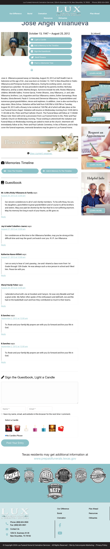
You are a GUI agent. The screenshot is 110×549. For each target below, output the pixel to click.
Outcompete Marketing (84, 545)
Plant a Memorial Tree (43, 63)
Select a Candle (11, 420)
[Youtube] (60, 533)
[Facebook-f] (60, 525)
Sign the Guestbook (42, 51)
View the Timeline (14, 171)
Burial (29, 13)
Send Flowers (40, 57)
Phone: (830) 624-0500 (100, 2)
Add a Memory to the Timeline (46, 45)
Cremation (42, 13)
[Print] (32, 70)
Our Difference (16, 13)
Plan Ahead (94, 13)
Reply (3, 217)
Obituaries (62, 18)
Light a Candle (40, 40)
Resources (48, 18)
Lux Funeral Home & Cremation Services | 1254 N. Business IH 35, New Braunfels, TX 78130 (56, 2)
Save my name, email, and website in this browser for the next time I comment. (37, 414)
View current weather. (41, 153)
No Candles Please (14, 435)
